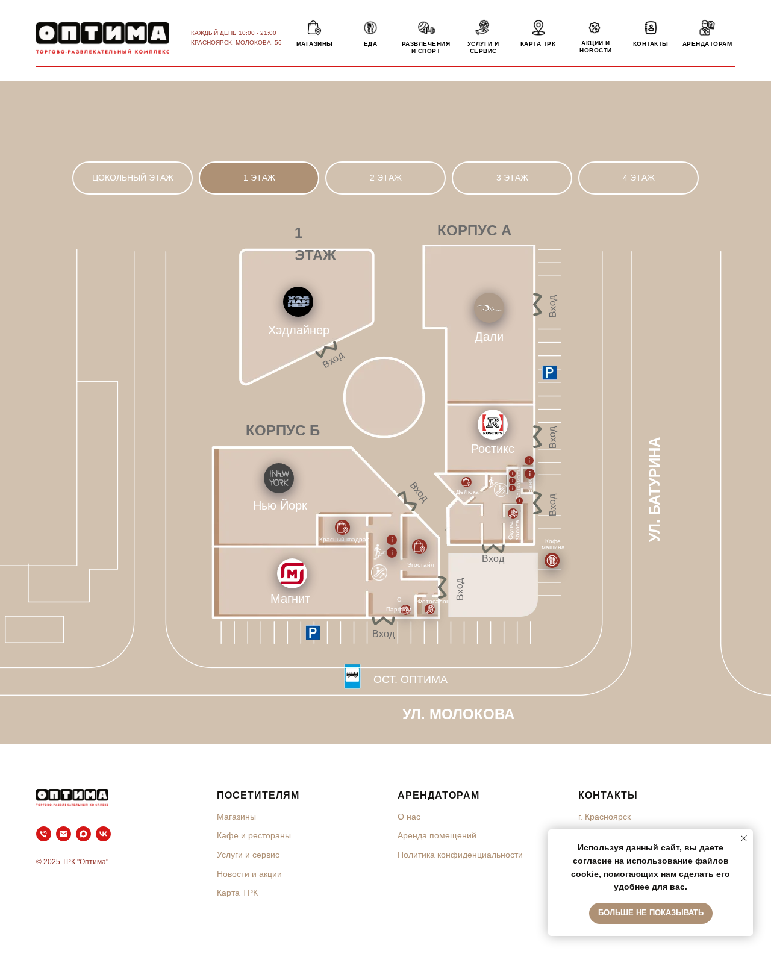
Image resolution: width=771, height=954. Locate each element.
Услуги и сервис (248, 854)
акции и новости (595, 47)
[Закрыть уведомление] (744, 838)
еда (371, 43)
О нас (409, 817)
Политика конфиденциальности (460, 854)
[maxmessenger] (83, 833)
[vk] (103, 833)
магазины (314, 43)
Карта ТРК (237, 892)
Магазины (236, 817)
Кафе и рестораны (254, 835)
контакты (651, 43)
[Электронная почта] (63, 833)
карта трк (538, 43)
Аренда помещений (437, 835)
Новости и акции (249, 874)
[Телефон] (43, 833)
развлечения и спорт (426, 47)
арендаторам (707, 43)
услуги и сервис (483, 47)
